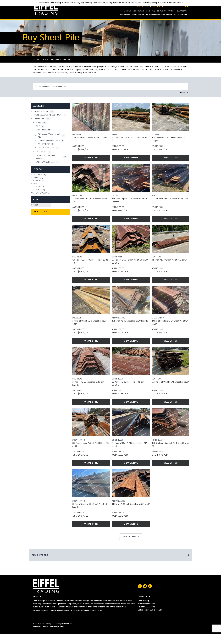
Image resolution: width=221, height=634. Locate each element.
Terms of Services (41, 627)
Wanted (171, 11)
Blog (148, 11)
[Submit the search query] (36, 86)
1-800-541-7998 (162, 6)
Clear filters (40, 212)
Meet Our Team (138, 11)
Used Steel (54, 59)
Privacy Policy (57, 627)
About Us (127, 11)
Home (37, 59)
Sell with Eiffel (181, 11)
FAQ (153, 11)
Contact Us (161, 11)
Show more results (131, 536)
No (181, 2)
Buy (44, 59)
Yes (178, 2)
